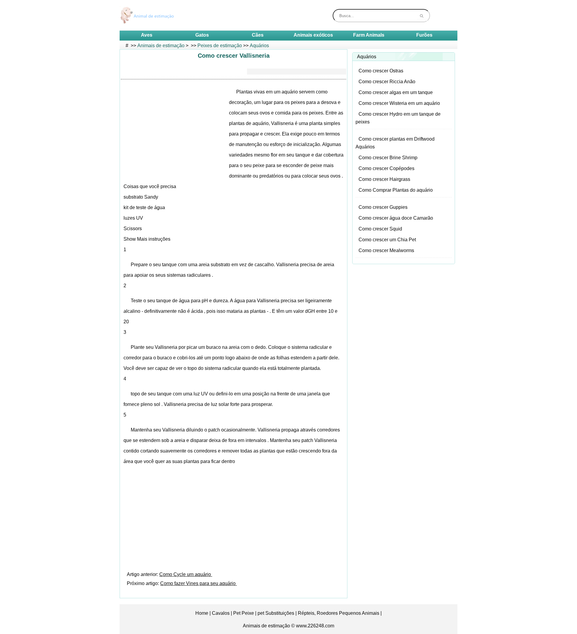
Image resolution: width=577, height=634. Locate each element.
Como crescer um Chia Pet (387, 239)
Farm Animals (368, 35)
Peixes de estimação (219, 45)
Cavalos (221, 613)
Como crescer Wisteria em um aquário (399, 103)
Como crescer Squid (380, 228)
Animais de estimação (161, 45)
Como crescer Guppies (383, 207)
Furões (424, 35)
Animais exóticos (313, 35)
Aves (146, 35)
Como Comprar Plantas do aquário (396, 190)
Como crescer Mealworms (386, 250)
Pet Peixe (243, 613)
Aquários (259, 45)
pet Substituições (276, 613)
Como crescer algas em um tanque (396, 92)
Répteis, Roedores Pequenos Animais (338, 613)
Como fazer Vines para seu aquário (198, 583)
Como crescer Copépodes (386, 168)
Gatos (202, 35)
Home (201, 613)
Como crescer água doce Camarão (396, 218)
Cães (258, 35)
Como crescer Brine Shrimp (388, 157)
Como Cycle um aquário (185, 574)
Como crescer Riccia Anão (387, 81)
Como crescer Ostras (381, 70)
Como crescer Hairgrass (384, 179)
